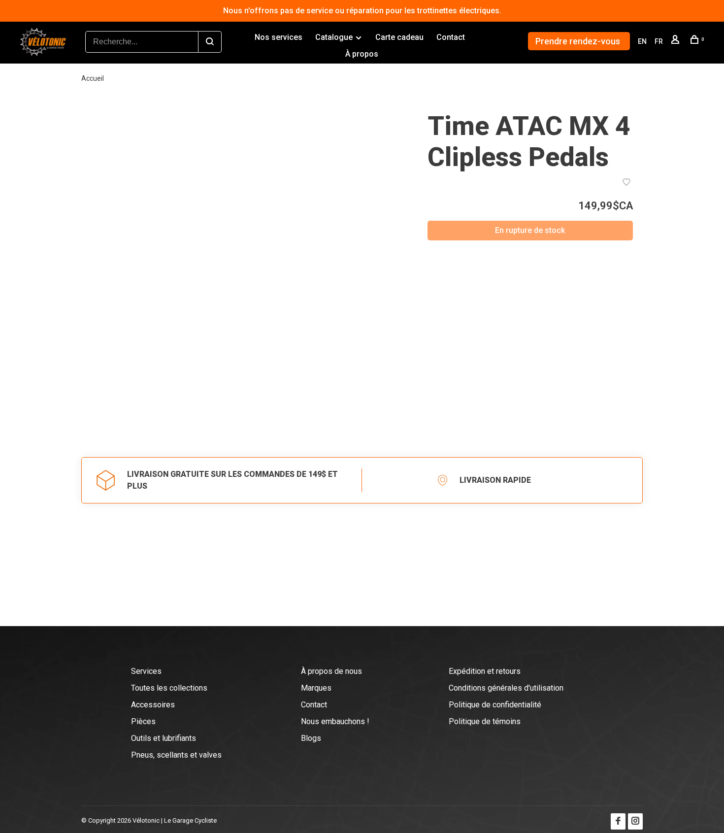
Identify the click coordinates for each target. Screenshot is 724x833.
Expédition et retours (485, 671)
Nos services (278, 37)
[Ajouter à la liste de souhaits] (626, 183)
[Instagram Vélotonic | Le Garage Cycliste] (635, 821)
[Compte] (676, 41)
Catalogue (334, 37)
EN (642, 41)
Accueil (92, 78)
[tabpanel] (242, 269)
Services (146, 671)
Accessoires (153, 704)
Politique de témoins (485, 721)
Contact (450, 37)
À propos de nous (331, 671)
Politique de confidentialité (495, 704)
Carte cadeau (399, 37)
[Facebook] (618, 821)
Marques (316, 688)
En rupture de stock (530, 230)
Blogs (311, 738)
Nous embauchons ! (335, 721)
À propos (361, 54)
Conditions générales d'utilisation (506, 688)
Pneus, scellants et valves (176, 755)
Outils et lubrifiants (163, 738)
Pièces (143, 721)
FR (659, 41)
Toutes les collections (169, 688)
